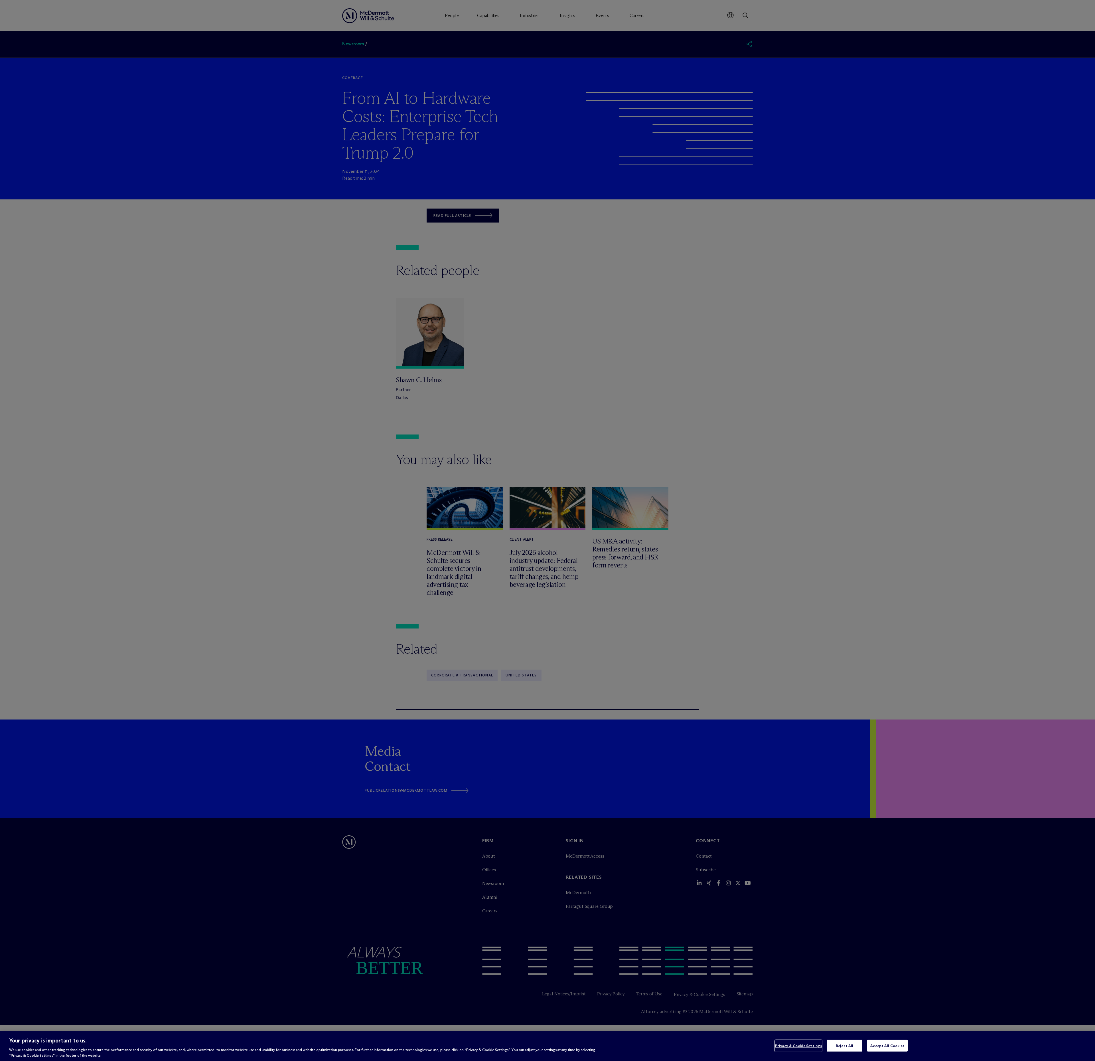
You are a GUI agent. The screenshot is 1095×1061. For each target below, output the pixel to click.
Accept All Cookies (887, 1045)
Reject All (844, 1045)
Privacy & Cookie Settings (798, 1045)
